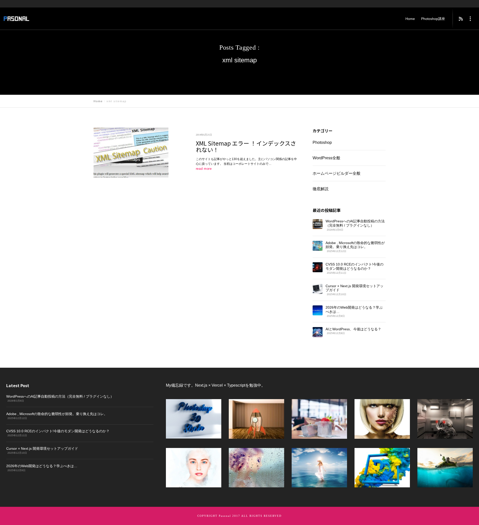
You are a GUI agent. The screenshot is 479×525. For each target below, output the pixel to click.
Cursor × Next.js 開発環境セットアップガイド (354, 288)
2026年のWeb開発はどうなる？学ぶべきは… (354, 309)
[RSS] (460, 18)
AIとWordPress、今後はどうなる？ (353, 329)
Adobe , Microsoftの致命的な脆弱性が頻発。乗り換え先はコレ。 (355, 245)
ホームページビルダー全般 (336, 173)
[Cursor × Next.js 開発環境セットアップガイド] (317, 289)
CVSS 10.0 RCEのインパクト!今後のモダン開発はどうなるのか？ (354, 266)
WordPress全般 (326, 158)
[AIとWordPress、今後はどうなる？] (317, 332)
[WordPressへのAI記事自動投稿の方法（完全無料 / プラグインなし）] (318, 224)
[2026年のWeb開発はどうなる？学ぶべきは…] (317, 310)
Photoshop (322, 142)
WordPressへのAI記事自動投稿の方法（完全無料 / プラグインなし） (355, 223)
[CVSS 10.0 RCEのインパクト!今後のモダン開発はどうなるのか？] (318, 267)
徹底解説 (320, 189)
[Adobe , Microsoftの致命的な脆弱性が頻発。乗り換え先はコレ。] (318, 246)
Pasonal (225, 515)
